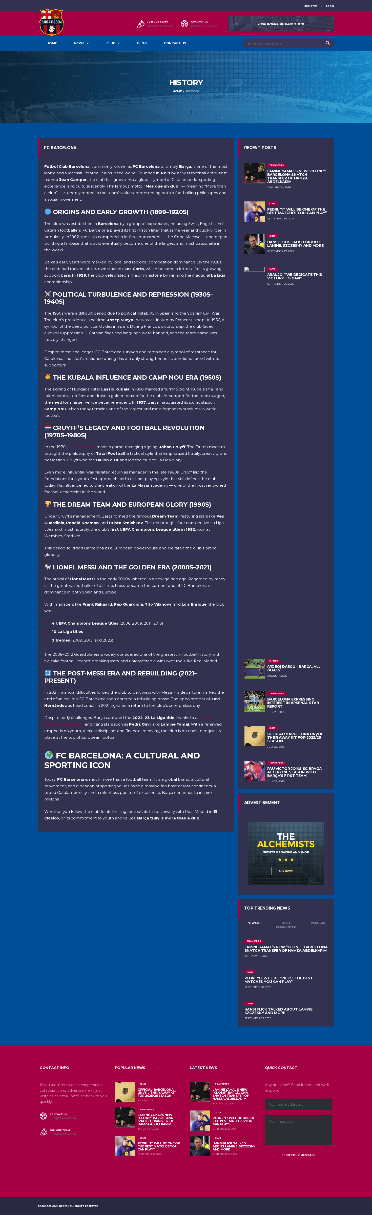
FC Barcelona (82, 446)
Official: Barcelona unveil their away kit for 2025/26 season (295, 737)
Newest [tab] (254, 923)
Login (330, 6)
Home (52, 43)
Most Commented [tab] (286, 925)
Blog (142, 43)
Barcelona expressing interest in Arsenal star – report (294, 703)
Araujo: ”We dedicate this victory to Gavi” (294, 276)
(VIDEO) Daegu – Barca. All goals (294, 668)
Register (311, 6)
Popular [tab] (318, 923)
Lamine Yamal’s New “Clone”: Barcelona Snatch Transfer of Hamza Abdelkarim (296, 176)
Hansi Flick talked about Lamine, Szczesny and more (295, 244)
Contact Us (175, 43)
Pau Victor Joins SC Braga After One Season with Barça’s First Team (294, 772)
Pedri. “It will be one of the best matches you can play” (297, 211)
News (79, 43)
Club (110, 43)
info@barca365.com (160, 26)
